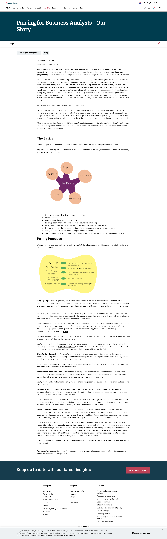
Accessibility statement (106, 496)
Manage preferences (141, 533)
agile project (74, 245)
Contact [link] (83, 8)
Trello (65, 331)
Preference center (77, 491)
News (45, 506)
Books (72, 500)
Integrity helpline (103, 505)
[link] (138, 470)
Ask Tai (158, 8)
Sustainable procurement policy (109, 508)
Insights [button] (47, 8)
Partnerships (48, 497)
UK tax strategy (103, 511)
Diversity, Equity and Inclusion (55, 509)
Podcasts (74, 503)
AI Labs (46, 503)
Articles (73, 494)
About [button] (75, 8)
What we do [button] (10, 8)
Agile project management (28, 53)
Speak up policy (103, 514)
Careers (46, 512)
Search (148, 8)
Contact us (47, 515)
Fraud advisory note (105, 522)
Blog (46, 53)
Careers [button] (67, 8)
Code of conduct (103, 502)
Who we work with (50, 500)
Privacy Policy (69, 535)
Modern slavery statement (107, 499)
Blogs (72, 497)
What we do (48, 494)
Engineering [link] (56, 8)
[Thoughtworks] (12, 2)
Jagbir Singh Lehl (47, 60)
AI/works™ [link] (21, 8)
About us (47, 491)
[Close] (163, 529)
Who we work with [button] (34, 8)
